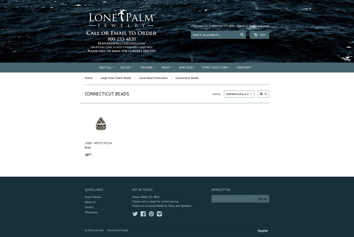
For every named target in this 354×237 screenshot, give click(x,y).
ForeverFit (244, 67)
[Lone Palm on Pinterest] (151, 215)
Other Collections (215, 67)
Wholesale (91, 212)
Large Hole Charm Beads (115, 78)
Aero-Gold (186, 67)
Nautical (105, 67)
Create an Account (259, 26)
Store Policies (93, 197)
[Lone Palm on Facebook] (143, 215)
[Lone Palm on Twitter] (135, 215)
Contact (89, 207)
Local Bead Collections (153, 78)
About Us (90, 202)
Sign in (240, 26)
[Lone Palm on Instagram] (159, 215)
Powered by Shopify (117, 230)
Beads (166, 67)
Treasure (146, 67)
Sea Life (125, 67)
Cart (262, 35)
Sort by (216, 94)
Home (88, 78)
